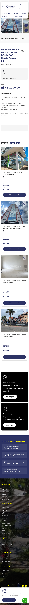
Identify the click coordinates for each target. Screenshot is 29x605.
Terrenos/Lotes (6, 499)
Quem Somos (5, 570)
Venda (20, 5)
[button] (26, 30)
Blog (3, 576)
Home (2, 36)
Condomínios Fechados (8, 517)
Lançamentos (6, 13)
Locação (20, 8)
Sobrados (4, 498)
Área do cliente (18, 17)
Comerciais (5, 493)
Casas (3, 491)
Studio (3, 530)
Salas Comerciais (6, 496)
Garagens (4, 520)
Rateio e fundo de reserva (9, 559)
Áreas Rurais (5, 509)
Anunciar (4, 17)
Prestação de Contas (7, 547)
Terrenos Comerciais (7, 532)
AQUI (7, 595)
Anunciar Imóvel (6, 541)
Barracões (4, 489)
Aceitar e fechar (9, 600)
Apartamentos (5, 488)
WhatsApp (24, 599)
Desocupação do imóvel (8, 556)
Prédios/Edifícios (6, 523)
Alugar (16, 13)
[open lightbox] (11, 22)
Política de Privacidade (8, 579)
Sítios (3, 527)
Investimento (5, 522)
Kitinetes (4, 494)
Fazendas (4, 519)
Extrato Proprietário (7, 544)
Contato (4, 573)
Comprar (24, 13)
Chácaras (4, 514)
